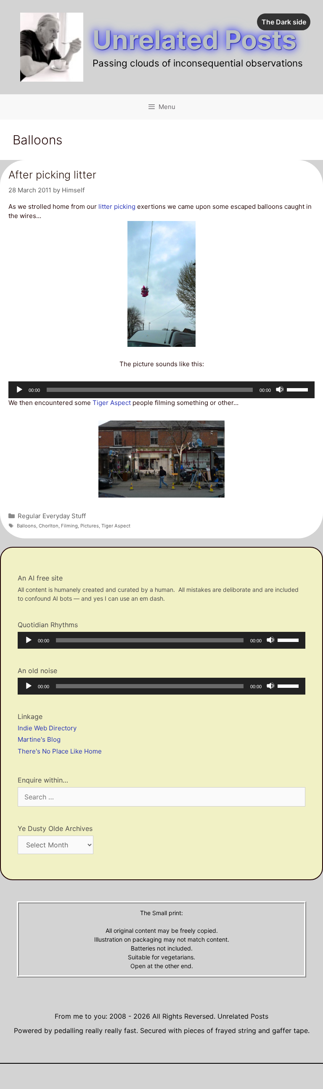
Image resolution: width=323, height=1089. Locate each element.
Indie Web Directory (47, 728)
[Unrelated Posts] (51, 47)
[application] (161, 389)
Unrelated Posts (195, 40)
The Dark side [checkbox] (284, 22)
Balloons (26, 526)
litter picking (116, 206)
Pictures (89, 526)
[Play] (19, 389)
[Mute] (279, 389)
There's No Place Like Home (60, 751)
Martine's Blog (39, 739)
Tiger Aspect (112, 403)
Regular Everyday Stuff (52, 516)
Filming (69, 526)
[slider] (298, 389)
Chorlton (48, 526)
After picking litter (52, 174)
